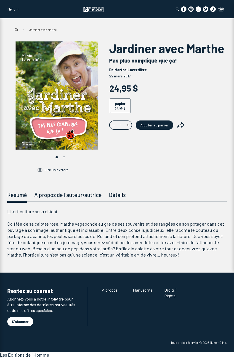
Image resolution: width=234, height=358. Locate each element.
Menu (11, 9)
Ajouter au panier (154, 125)
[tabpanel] (117, 233)
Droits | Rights (170, 292)
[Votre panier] (221, 9)
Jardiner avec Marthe (43, 30)
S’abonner (20, 321)
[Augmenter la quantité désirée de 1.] (128, 125)
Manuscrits (142, 289)
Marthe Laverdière (130, 70)
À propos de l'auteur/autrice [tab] (68, 194)
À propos (109, 289)
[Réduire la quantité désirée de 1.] (113, 125)
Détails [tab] (117, 194)
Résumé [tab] (17, 194)
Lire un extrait (56, 169)
